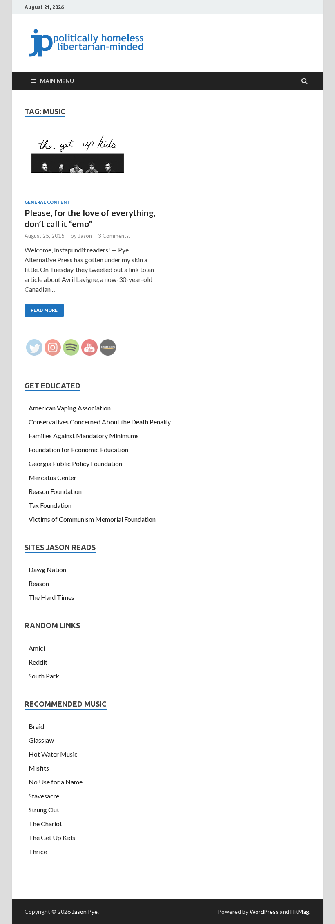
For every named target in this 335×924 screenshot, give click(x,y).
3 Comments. (114, 235)
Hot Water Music (53, 754)
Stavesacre (44, 796)
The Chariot (45, 823)
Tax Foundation (50, 505)
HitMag (299, 911)
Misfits (39, 768)
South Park (44, 676)
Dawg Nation (47, 569)
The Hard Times (51, 597)
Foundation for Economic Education (78, 449)
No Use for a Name (56, 782)
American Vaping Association (70, 408)
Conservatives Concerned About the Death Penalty (100, 422)
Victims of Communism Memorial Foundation (92, 519)
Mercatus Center (52, 477)
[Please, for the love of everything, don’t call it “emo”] (92, 166)
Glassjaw (41, 740)
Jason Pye (85, 911)
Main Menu (57, 80)
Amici (37, 648)
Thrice (38, 851)
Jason (85, 235)
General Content (47, 202)
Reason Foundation (55, 491)
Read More (44, 310)
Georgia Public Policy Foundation (75, 463)
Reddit (38, 662)
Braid (36, 726)
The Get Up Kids (52, 837)
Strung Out (44, 810)
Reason (39, 583)
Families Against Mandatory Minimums (84, 435)
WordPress (264, 911)
